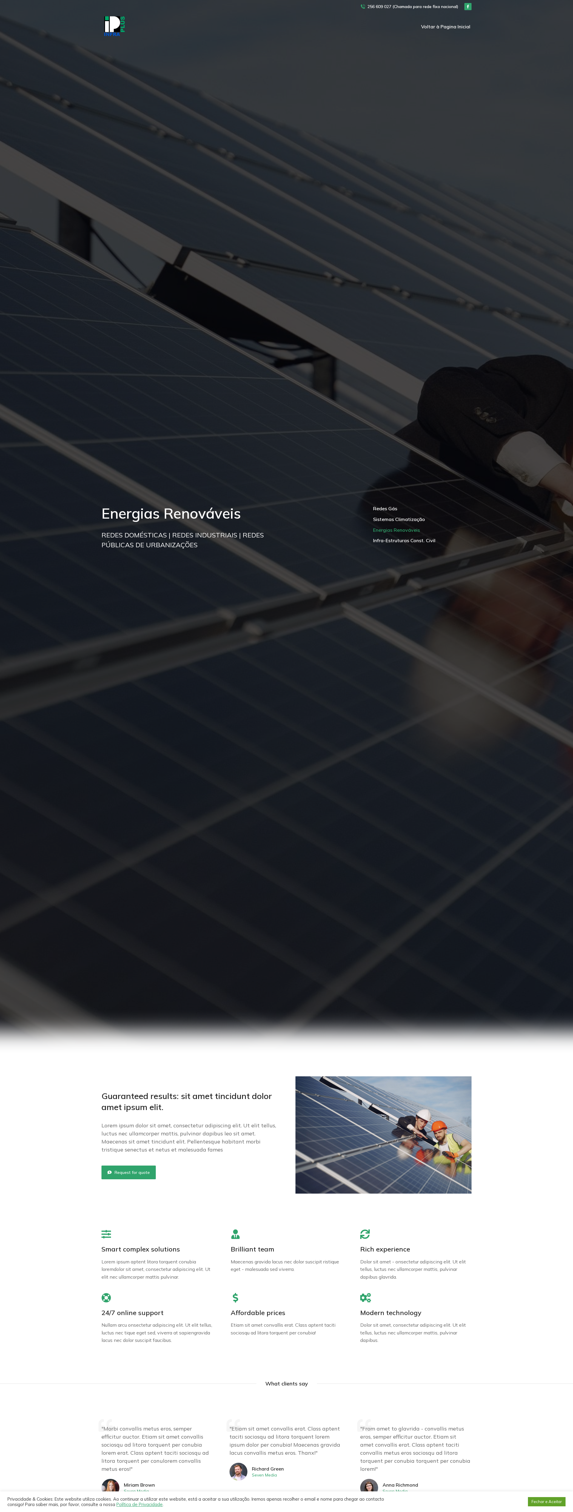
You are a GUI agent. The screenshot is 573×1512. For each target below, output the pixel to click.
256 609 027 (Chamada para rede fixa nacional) (412, 6)
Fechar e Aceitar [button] (547, 1501)
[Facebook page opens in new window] (468, 6)
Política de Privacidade (139, 1504)
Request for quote (132, 1172)
